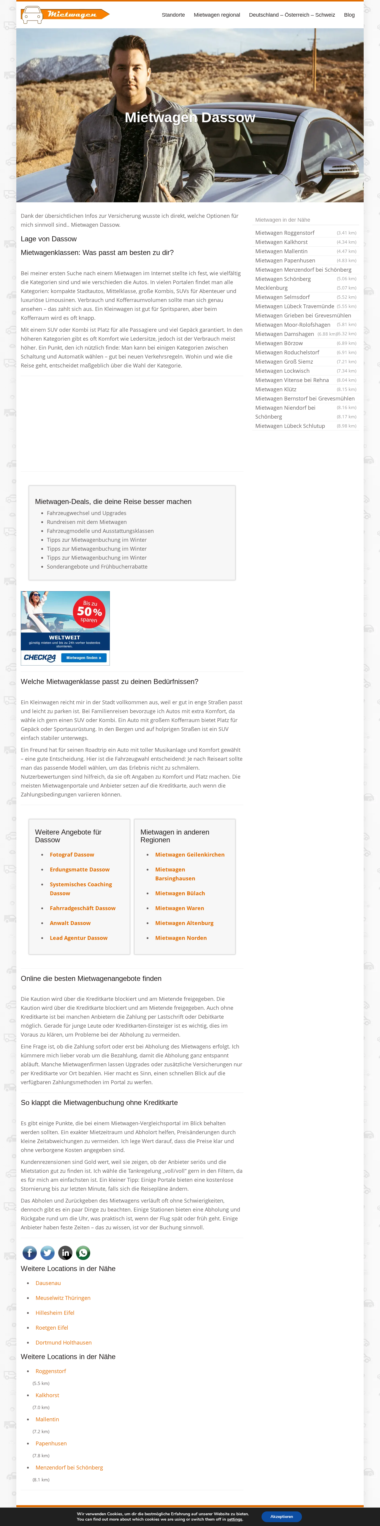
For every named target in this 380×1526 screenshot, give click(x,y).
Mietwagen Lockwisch (305, 370)
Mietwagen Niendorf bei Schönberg (305, 412)
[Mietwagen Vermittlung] (65, 15)
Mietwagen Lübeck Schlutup (305, 425)
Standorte (173, 15)
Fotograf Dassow (72, 854)
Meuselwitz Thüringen (63, 1297)
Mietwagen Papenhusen (305, 260)
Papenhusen (51, 1443)
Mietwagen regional (217, 15)
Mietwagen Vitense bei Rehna (305, 380)
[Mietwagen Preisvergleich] (65, 627)
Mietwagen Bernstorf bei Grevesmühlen (305, 399)
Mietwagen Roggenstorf (305, 232)
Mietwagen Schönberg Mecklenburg (305, 283)
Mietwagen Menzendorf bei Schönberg (305, 270)
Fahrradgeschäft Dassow (82, 908)
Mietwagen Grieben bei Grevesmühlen (305, 316)
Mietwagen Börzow (305, 343)
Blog (349, 15)
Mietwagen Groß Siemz (305, 361)
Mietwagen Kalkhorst (305, 241)
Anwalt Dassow (70, 922)
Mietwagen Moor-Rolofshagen (305, 325)
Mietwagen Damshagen (296, 333)
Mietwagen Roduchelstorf (305, 352)
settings (234, 1519)
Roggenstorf (51, 1371)
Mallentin (47, 1419)
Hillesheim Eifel (55, 1312)
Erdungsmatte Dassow (80, 869)
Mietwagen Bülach (180, 893)
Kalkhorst (47, 1395)
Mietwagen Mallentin (305, 251)
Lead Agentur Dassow (78, 937)
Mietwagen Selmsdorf (305, 296)
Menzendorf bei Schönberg (69, 1467)
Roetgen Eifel (52, 1327)
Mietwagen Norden (181, 937)
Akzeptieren (281, 1516)
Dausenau (48, 1282)
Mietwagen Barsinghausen (175, 874)
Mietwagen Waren (179, 908)
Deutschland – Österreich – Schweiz (292, 15)
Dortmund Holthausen (64, 1342)
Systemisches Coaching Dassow (81, 889)
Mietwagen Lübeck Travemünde (305, 306)
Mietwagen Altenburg (184, 922)
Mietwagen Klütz (305, 389)
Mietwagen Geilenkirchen (190, 854)
